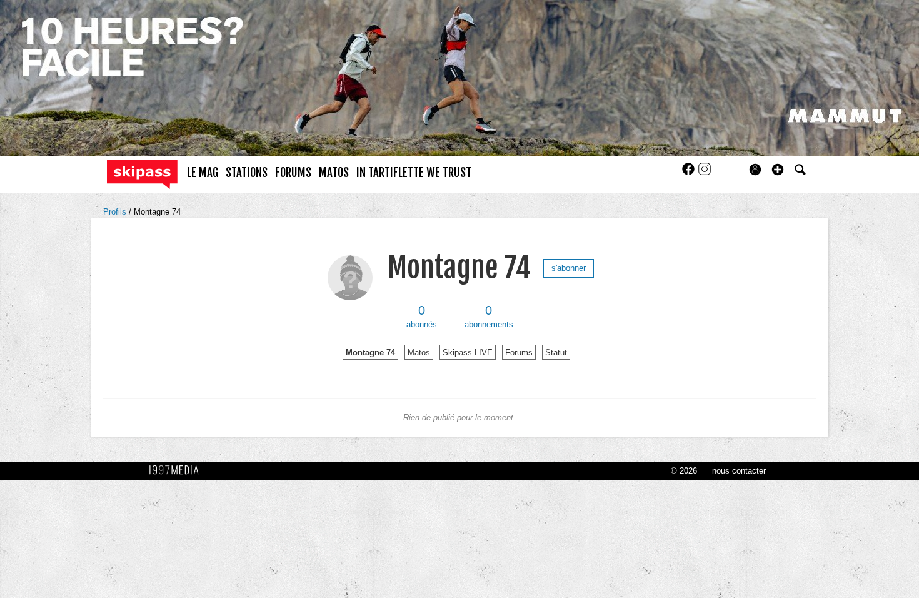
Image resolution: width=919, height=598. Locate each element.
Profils (116, 211)
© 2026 (684, 470)
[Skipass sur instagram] (704, 173)
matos (334, 172)
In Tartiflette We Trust (413, 172)
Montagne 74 (157, 211)
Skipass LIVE (468, 352)
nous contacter (739, 470)
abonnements (489, 316)
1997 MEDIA (177, 470)
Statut (556, 352)
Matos (419, 352)
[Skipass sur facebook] (689, 173)
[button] (778, 169)
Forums (519, 352)
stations (247, 172)
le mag (202, 172)
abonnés (421, 316)
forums (293, 172)
